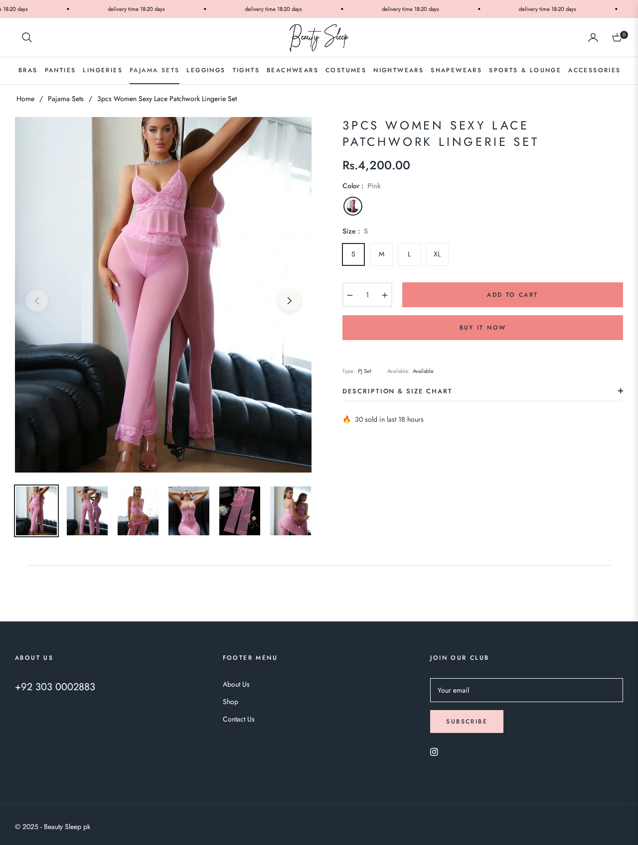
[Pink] (352, 206)
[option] (163, 295)
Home (25, 99)
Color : (361, 186)
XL (437, 254)
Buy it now (483, 327)
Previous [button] (37, 301)
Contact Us (239, 719)
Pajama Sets (66, 99)
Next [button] (290, 301)
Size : (355, 231)
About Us (236, 684)
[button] (27, 37)
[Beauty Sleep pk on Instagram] (434, 751)
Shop (230, 702)
